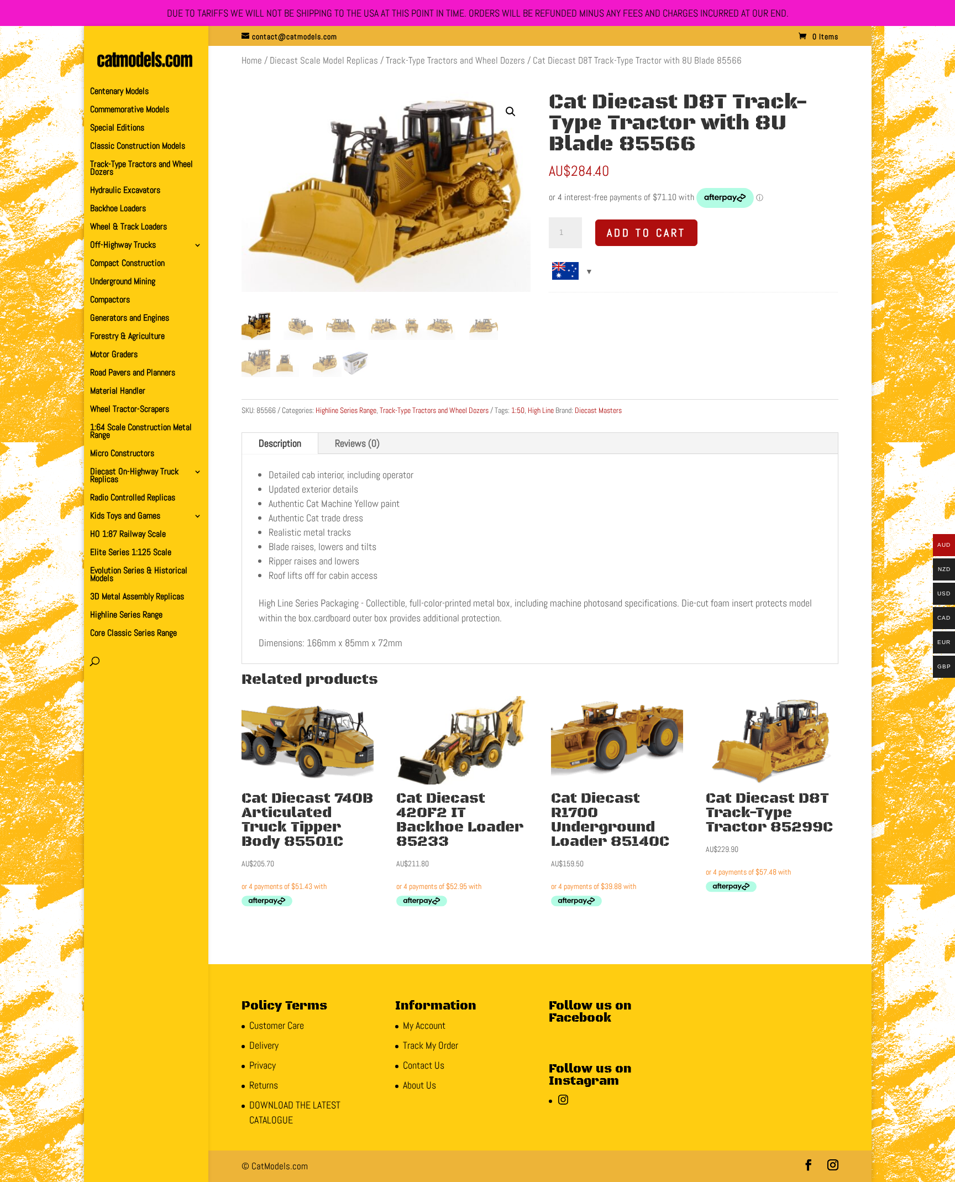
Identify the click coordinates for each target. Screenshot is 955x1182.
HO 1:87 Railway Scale (128, 535)
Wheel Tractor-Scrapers (129, 410)
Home (252, 60)
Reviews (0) (357, 443)
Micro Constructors (122, 454)
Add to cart (646, 233)
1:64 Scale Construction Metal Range (141, 432)
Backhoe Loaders (118, 209)
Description (280, 443)
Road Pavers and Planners (132, 373)
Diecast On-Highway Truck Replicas (134, 476)
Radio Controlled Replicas (132, 498)
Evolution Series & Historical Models (138, 575)
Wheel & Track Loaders (128, 227)
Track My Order (430, 1045)
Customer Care (276, 1025)
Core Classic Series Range (133, 634)
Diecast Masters (598, 410)
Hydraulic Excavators (125, 191)
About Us (419, 1085)
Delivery (264, 1045)
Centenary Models (119, 92)
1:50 (517, 410)
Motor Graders (114, 355)
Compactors (110, 300)
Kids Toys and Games (125, 516)
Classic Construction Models (137, 146)
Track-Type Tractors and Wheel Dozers (141, 168)
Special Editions (117, 128)
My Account (424, 1025)
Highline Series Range (126, 615)
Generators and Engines (129, 318)
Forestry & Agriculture (127, 337)
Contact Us (423, 1065)
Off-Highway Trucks (123, 245)
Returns (263, 1085)
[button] (511, 112)
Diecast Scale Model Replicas (324, 60)
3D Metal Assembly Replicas (137, 597)
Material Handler (117, 391)
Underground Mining (122, 282)
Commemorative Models (129, 110)
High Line (541, 410)
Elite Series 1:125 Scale (130, 553)
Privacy (262, 1065)
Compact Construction (127, 264)
